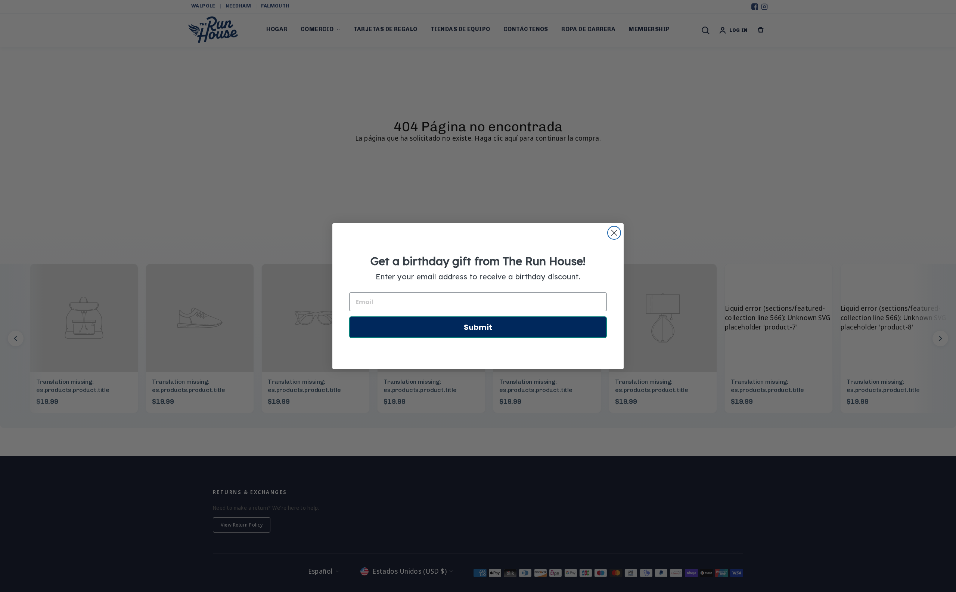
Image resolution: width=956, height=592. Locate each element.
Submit (478, 327)
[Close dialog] (614, 232)
